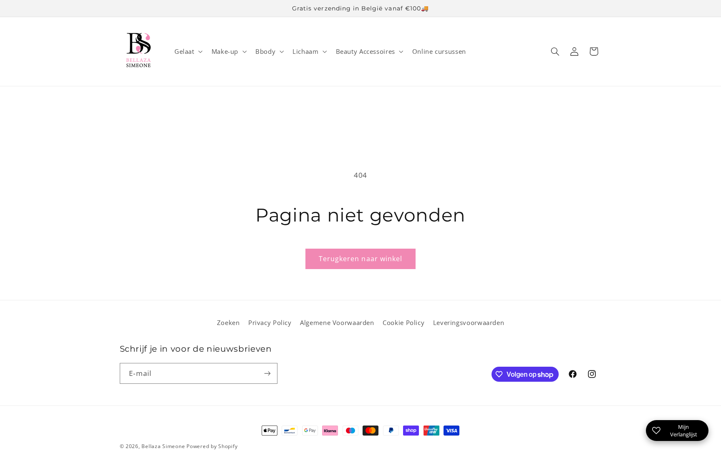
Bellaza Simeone (163, 446)
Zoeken (228, 322)
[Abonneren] (267, 373)
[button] (187, 51)
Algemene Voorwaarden (337, 322)
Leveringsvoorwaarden (468, 322)
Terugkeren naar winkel (360, 258)
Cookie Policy (403, 322)
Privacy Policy (270, 322)
